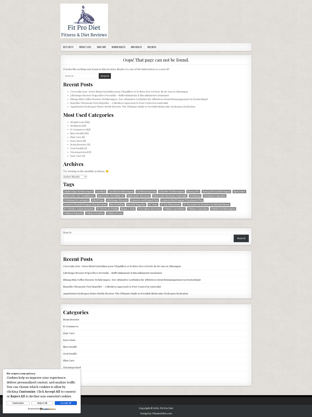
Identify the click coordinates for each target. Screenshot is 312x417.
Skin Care (101, 47)
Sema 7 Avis (128, 209)
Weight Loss (85, 47)
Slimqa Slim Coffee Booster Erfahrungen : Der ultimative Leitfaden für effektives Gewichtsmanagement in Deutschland (138, 99)
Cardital (100, 191)
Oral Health (77, 148)
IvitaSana (195, 196)
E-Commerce (78, 129)
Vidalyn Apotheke (174, 209)
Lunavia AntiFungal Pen (144, 200)
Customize (18, 403)
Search (67, 232)
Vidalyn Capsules (198, 209)
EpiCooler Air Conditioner (79, 196)
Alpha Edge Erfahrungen (78, 191)
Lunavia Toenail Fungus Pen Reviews (85, 204)
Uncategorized (79, 152)
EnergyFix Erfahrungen (216, 191)
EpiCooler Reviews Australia (170, 196)
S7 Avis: (153, 204)
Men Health (136, 47)
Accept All (65, 403)
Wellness (151, 47)
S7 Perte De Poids (107, 209)
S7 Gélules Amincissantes (79, 209)
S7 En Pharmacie (170, 204)
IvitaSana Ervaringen (76, 200)
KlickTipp (97, 200)
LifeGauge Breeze (117, 200)
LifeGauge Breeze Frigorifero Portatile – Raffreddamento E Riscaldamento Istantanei (119, 95)
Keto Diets (68, 47)
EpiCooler (239, 191)
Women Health (118, 47)
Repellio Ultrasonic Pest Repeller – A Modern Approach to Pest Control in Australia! (119, 103)
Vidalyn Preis (114, 213)
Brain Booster (78, 144)
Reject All (42, 403)
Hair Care (76, 156)
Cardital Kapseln (146, 191)
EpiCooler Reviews (138, 196)
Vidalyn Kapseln (73, 213)
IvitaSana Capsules (215, 196)
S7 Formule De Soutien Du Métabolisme (206, 204)
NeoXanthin (117, 204)
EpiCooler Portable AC (111, 196)
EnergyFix (193, 191)
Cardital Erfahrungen (121, 191)
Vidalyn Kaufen (95, 213)
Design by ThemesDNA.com (156, 413)
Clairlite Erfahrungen (171, 191)
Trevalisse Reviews (149, 209)
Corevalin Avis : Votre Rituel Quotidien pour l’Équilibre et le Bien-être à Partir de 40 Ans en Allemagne (129, 91)
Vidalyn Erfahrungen (223, 209)
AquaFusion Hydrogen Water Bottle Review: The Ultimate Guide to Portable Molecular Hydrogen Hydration (132, 106)
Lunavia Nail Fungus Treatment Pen (182, 200)
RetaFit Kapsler (136, 204)
